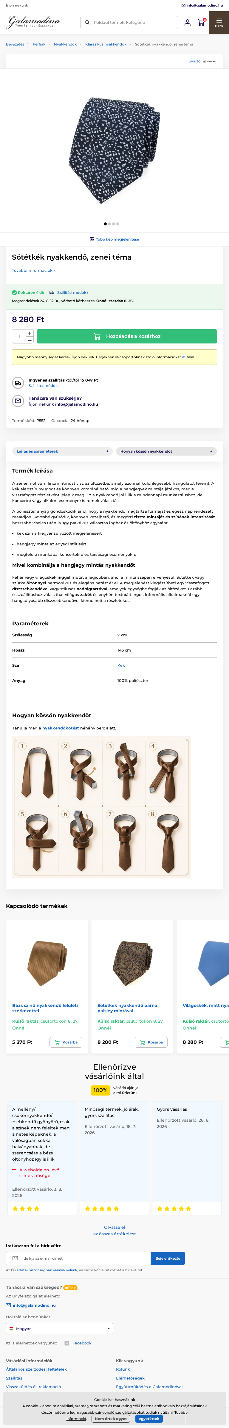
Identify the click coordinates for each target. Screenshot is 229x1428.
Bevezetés (15, 44)
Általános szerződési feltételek (36, 1369)
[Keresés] (87, 22)
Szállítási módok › (72, 292)
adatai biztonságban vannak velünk (47, 1270)
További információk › (33, 270)
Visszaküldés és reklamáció (33, 1386)
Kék (121, 665)
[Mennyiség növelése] (29, 333)
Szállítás (14, 1378)
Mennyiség (19, 336)
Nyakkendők (65, 44)
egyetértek (149, 1418)
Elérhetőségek (130, 1378)
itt (184, 357)
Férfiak (39, 44)
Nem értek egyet (111, 1418)
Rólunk (123, 1369)
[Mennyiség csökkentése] (29, 340)
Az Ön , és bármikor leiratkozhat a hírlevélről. (74, 1270)
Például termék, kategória (119, 22)
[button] (219, 22)
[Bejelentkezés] (187, 22)
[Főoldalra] (33, 22)
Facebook (82, 1343)
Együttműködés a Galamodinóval (149, 1386)
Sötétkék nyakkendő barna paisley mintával (127, 1008)
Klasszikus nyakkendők (105, 44)
